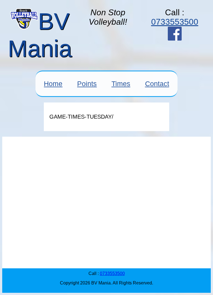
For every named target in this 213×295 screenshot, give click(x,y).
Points (87, 84)
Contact (157, 84)
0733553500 (174, 21)
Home (53, 84)
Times (120, 84)
